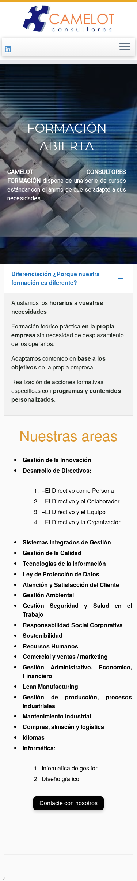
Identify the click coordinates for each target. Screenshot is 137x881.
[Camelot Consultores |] (68, 18)
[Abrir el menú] (124, 47)
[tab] (68, 278)
